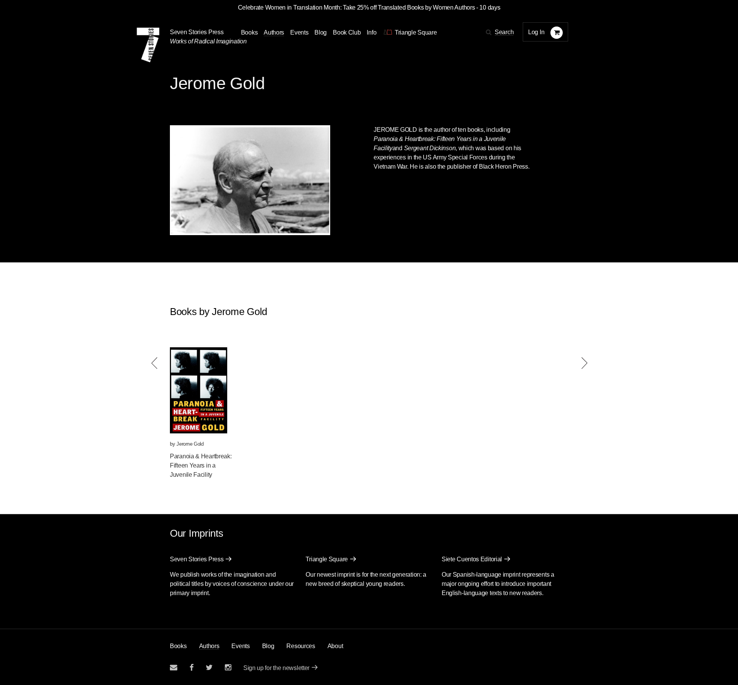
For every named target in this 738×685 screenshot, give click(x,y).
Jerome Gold (190, 444)
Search (504, 32)
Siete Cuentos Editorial (472, 559)
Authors (274, 32)
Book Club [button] (347, 32)
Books (178, 646)
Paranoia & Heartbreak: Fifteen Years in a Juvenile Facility (200, 465)
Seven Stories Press (196, 32)
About (335, 646)
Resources (300, 646)
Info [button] (371, 32)
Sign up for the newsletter (276, 668)
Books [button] (249, 32)
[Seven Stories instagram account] (228, 667)
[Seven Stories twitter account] (209, 667)
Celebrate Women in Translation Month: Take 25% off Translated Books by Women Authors (356, 7)
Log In (536, 32)
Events (299, 32)
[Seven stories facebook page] (191, 667)
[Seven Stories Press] (148, 45)
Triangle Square (327, 559)
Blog (320, 32)
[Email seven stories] (173, 667)
